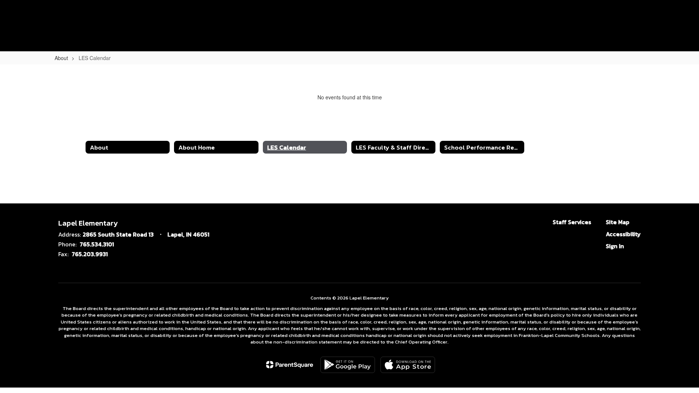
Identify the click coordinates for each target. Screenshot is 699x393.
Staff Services (572, 222)
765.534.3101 (97, 244)
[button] (645, 17)
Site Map (617, 222)
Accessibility (623, 234)
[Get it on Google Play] (347, 365)
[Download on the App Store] (407, 365)
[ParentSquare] (289, 364)
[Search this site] (680, 17)
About (61, 57)
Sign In (615, 246)
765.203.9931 (90, 254)
